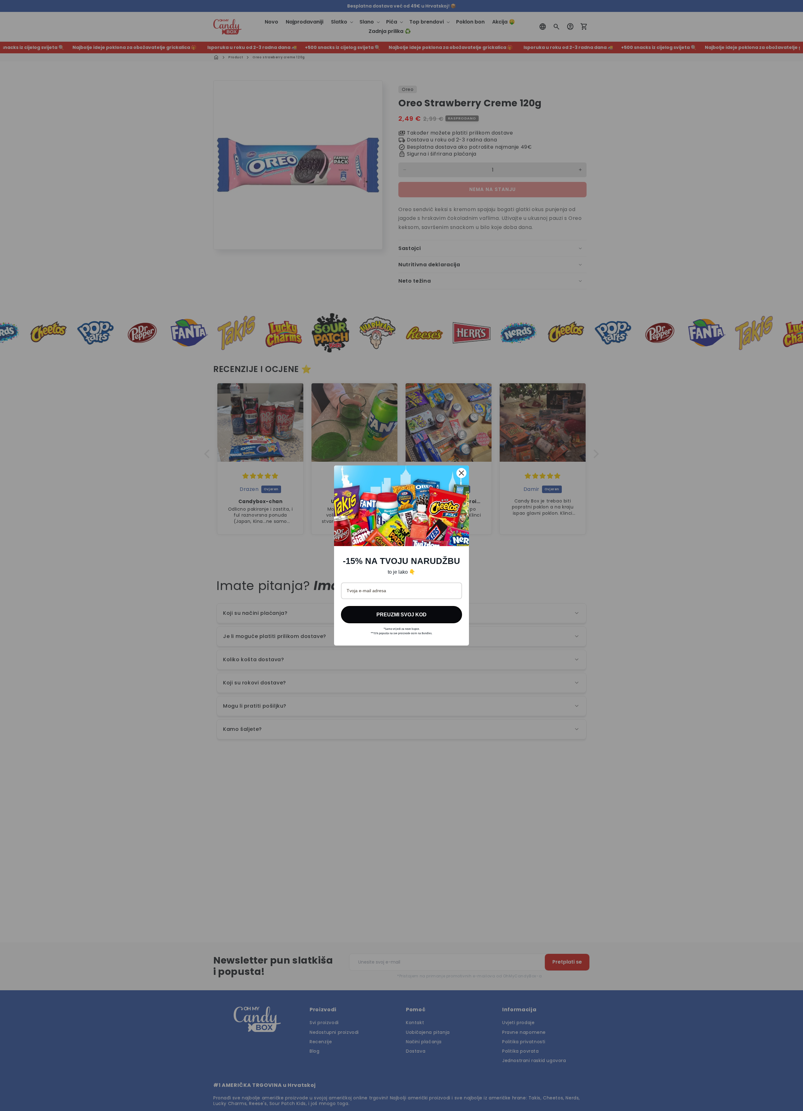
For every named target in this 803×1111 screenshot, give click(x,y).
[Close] (461, 473)
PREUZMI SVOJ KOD (401, 614)
